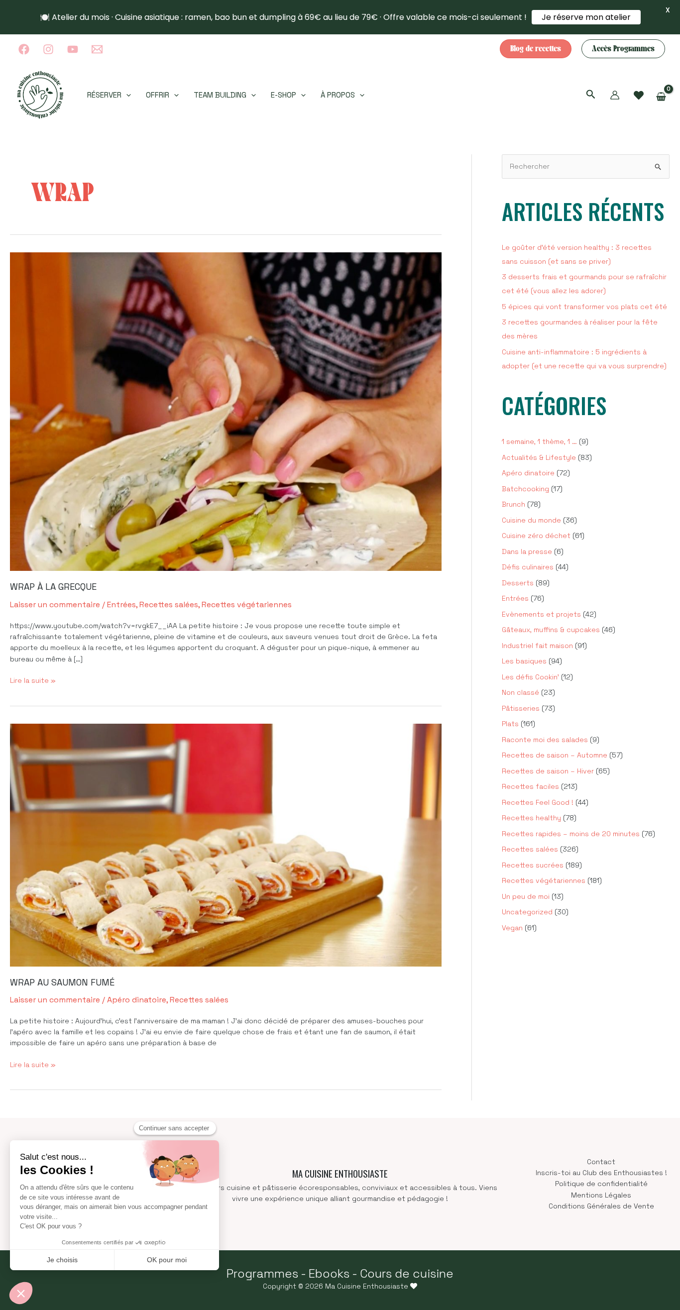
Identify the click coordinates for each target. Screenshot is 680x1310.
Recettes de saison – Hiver (548, 770)
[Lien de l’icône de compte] (615, 95)
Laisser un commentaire (55, 604)
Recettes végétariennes (247, 604)
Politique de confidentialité (601, 1183)
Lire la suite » (33, 680)
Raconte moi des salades (545, 739)
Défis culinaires (528, 566)
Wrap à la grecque (53, 586)
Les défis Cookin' (530, 676)
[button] (535, 48)
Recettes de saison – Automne (554, 755)
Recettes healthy (531, 817)
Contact (601, 1161)
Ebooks (329, 1273)
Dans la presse (527, 551)
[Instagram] (48, 49)
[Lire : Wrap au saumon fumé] (226, 844)
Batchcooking (525, 488)
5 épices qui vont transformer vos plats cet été (584, 306)
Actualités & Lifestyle (539, 457)
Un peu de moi (526, 896)
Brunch (513, 504)
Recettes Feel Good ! (537, 802)
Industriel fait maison (537, 645)
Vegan (512, 927)
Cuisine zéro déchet (536, 535)
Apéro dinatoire (136, 999)
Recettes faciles (530, 786)
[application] (126, 95)
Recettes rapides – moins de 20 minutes (571, 833)
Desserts (518, 582)
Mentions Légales (601, 1195)
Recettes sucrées (533, 865)
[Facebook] (24, 49)
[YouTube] (73, 49)
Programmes (262, 1273)
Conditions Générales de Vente (601, 1205)
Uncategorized (527, 911)
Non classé (520, 692)
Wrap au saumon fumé (62, 982)
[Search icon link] (591, 95)
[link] (639, 96)
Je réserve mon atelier (586, 17)
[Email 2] (97, 49)
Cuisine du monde (531, 520)
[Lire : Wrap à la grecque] (226, 411)
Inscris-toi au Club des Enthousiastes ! (601, 1172)
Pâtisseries (521, 708)
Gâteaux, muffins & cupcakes (551, 629)
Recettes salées (168, 604)
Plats (510, 723)
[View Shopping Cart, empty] (661, 97)
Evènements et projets (541, 614)
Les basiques (524, 660)
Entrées (121, 604)
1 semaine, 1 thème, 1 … (539, 441)
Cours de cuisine (406, 1273)
